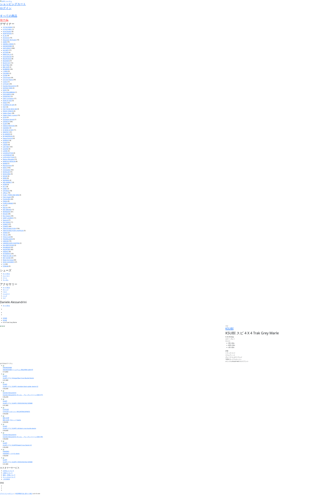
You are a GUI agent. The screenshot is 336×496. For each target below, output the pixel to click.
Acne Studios (7, 31)
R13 (4, 205)
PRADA (5, 201)
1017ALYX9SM (7, 27)
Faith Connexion (8, 98)
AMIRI (5, 42)
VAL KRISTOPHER (8, 245)
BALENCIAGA (7, 59)
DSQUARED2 (7, 94)
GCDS (5, 117)
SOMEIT (5, 224)
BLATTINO (6, 65)
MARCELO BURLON (9, 161)
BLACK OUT (6, 63)
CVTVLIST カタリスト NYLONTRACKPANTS (16, 412)
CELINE (5, 75)
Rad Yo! (5, 207)
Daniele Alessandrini (9, 86)
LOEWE (5, 151)
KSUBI (5, 142)
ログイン (6, 8)
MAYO (5, 168)
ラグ (4, 298)
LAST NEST (6, 147)
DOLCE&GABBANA (9, 92)
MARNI (5, 163)
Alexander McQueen (9, 40)
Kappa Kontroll (8, 138)
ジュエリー (6, 294)
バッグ (5, 296)
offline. (5, 193)
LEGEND (5, 149)
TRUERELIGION (8, 239)
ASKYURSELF (7, 48)
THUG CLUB (7, 237)
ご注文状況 (6, 479)
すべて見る (6, 274)
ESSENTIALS (7, 96)
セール (4, 20)
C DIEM (5, 71)
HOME (5, 318)
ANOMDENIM (7, 46)
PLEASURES (6, 199)
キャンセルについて (9, 477)
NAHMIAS (6, 180)
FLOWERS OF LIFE (8, 105)
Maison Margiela (8, 159)
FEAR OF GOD (7, 101)
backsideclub (7, 57)
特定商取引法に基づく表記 (23, 494)
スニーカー (6, 276)
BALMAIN (6, 61)
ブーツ (5, 278)
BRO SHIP (6, 67)
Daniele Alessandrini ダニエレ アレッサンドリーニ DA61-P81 (23, 437)
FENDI (5, 103)
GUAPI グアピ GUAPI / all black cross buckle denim (19, 428)
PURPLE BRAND (8, 203)
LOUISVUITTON (8, 153)
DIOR (4, 90)
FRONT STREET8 (8, 111)
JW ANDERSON (7, 136)
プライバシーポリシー (7, 494)
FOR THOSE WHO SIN (10, 109)
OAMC (5, 189)
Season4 (5, 220)
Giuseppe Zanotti (8, 119)
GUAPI (5, 124)
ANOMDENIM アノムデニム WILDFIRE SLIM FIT (18, 370)
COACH (5, 82)
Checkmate (6, 78)
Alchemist (6, 38)
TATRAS (5, 233)
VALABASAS (6, 247)
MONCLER (6, 172)
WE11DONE (6, 258)
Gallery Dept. (7, 113)
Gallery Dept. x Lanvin (10, 115)
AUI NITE (6, 50)
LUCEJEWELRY (7, 155)
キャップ (5, 290)
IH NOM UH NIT (8, 130)
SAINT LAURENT (8, 218)
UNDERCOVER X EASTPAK (11, 243)
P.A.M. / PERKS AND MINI (11, 195)
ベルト (5, 292)
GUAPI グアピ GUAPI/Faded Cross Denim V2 (17, 445)
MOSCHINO (7, 174)
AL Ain (5, 36)
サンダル (5, 280)
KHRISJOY (6, 140)
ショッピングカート (13, 4)
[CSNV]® (5, 266)
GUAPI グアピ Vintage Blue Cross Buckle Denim (18, 378)
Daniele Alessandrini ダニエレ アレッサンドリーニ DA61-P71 (23, 395)
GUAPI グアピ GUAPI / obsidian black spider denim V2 (20, 386)
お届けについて (8, 473)
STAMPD (5, 226)
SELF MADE (6, 222)
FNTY (4, 107)
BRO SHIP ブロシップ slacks (12, 420)
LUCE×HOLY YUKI (8, 157)
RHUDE (5, 214)
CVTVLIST (6, 84)
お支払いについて (8, 471)
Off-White (6, 191)
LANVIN (5, 145)
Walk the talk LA (8, 256)
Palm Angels (7, 197)
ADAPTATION (7, 33)
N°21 (4, 187)
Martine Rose (7, 166)
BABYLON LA (7, 54)
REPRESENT (6, 212)
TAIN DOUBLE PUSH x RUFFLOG (13, 231)
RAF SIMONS (7, 210)
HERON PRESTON (8, 126)
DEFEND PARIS (7, 88)
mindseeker (7, 170)
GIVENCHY (6, 122)
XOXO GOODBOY (8, 262)
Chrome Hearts (8, 80)
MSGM (5, 176)
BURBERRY (6, 69)
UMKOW (5, 241)
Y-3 (4, 264)
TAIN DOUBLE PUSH (9, 228)
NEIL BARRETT (7, 182)
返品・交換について (9, 475)
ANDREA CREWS (8, 44)
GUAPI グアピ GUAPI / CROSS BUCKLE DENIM (17, 403)
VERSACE (6, 251)
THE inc (5, 235)
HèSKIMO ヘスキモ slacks (11, 454)
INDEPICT (6, 132)
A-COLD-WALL (7, 29)
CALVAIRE (6, 73)
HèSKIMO (6, 128)
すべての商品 (8, 16)
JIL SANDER (6, 134)
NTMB (5, 184)
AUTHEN (5, 52)
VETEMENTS (7, 254)
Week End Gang (8, 260)
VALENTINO (6, 249)
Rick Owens (6, 216)
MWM (5, 178)
